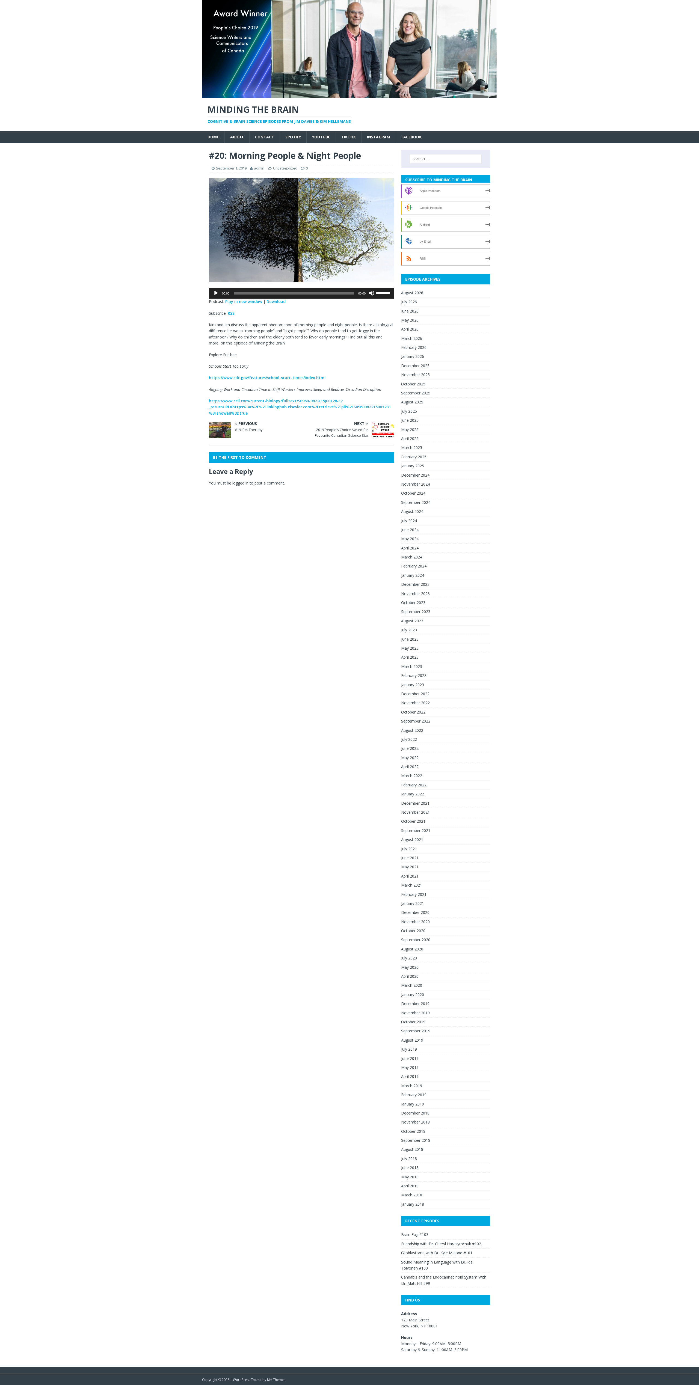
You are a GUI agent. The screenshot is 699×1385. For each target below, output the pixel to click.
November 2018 (415, 1122)
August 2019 (412, 1040)
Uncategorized (285, 168)
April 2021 (410, 876)
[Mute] (371, 293)
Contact (264, 136)
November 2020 (415, 921)
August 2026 (412, 292)
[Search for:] (445, 159)
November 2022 (415, 702)
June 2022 (410, 748)
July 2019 (409, 1049)
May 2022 (410, 757)
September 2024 (415, 502)
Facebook (411, 136)
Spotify (293, 136)
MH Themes (276, 1379)
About (237, 136)
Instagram (378, 136)
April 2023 (410, 657)
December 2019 (415, 1003)
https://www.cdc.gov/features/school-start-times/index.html (267, 377)
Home (213, 136)
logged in (240, 483)
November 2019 (415, 1012)
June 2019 (410, 1058)
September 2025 (415, 393)
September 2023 (415, 611)
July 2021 (409, 848)
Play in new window (243, 301)
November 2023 (415, 593)
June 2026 (410, 311)
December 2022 (415, 693)
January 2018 (412, 1204)
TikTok (348, 136)
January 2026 (412, 356)
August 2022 (412, 730)
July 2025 (409, 411)
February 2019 (413, 1094)
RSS (231, 313)
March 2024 (411, 557)
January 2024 (412, 575)
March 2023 (411, 666)
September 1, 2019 (231, 168)
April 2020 (410, 976)
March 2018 (411, 1194)
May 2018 (410, 1176)
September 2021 (415, 830)
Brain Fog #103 (414, 1234)
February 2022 (413, 784)
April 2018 (410, 1185)
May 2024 (410, 538)
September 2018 (415, 1140)
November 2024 (415, 484)
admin (259, 168)
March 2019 (411, 1085)
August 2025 (412, 402)
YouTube (321, 136)
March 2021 (411, 885)
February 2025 (413, 456)
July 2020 (409, 958)
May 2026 (410, 320)
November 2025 (415, 374)
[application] (301, 293)
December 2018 (415, 1113)
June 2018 (410, 1167)
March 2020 (411, 985)
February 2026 (413, 347)
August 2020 (412, 949)
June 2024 (410, 529)
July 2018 (409, 1158)
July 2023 (409, 629)
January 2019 (412, 1104)
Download (276, 301)
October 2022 (413, 712)
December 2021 (415, 803)
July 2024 (409, 520)
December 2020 (415, 912)
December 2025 (415, 365)
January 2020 (412, 994)
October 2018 (413, 1131)
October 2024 (413, 493)
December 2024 (415, 475)
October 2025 (413, 384)
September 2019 (415, 1030)
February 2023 (413, 675)
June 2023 (410, 639)
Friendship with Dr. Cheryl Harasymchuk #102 (441, 1243)
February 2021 (413, 894)
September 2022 (415, 721)
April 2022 (410, 766)
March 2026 (411, 338)
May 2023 (410, 648)
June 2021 (410, 857)
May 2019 (410, 1067)
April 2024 (410, 548)
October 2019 (413, 1021)
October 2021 (413, 821)
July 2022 (409, 739)
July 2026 (409, 301)
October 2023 (413, 602)
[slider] (383, 293)
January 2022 (412, 793)
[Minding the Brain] (349, 95)
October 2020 (413, 930)
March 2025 (411, 447)
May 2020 (410, 967)
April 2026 (410, 329)
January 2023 (412, 684)
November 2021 (415, 812)
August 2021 (412, 839)
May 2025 (410, 429)
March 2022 (411, 775)
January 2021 (412, 903)
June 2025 (410, 420)
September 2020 (415, 939)
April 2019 (410, 1076)
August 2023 (412, 620)
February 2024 (413, 566)
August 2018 (412, 1149)
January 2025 (412, 465)
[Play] (216, 293)
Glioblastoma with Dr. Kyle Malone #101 (436, 1252)
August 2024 (412, 511)
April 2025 (410, 438)
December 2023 (415, 584)
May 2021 (410, 866)
